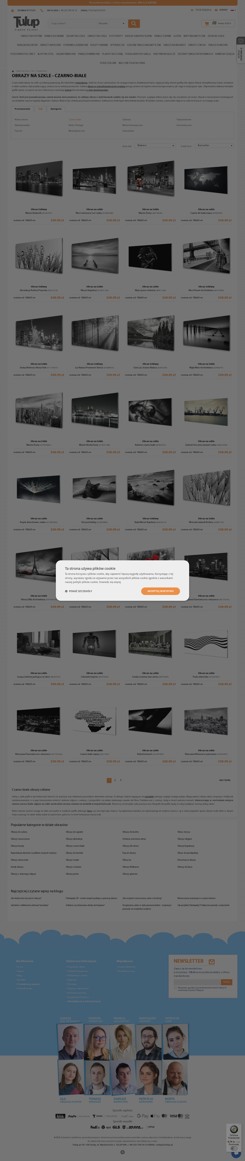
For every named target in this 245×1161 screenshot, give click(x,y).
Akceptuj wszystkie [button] (161, 591)
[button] (78, 591)
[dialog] (122, 580)
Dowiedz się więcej (110, 582)
